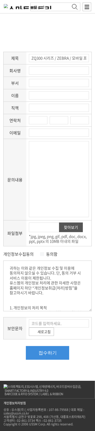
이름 (15, 95)
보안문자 (15, 328)
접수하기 (48, 352)
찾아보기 (71, 227)
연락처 (15, 120)
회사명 (15, 70)
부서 (15, 83)
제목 (15, 58)
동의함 (52, 254)
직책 (15, 108)
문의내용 (15, 180)
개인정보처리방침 (15, 403)
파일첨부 (15, 233)
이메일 (15, 133)
